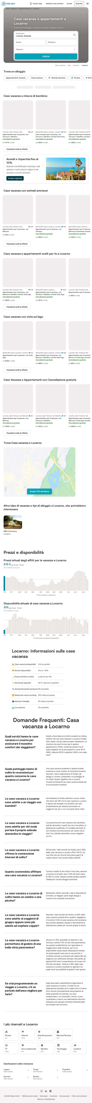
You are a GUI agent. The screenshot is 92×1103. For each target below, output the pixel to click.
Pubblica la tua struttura (54, 3)
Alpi (69, 65)
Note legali (43, 1096)
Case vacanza (37, 78)
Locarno (85, 65)
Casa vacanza (60, 65)
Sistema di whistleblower (46, 1099)
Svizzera (76, 65)
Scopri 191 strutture (39, 491)
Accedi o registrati (15, 178)
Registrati (79, 3)
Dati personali (64, 1096)
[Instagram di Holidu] (41, 1091)
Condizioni (53, 1096)
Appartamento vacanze (15, 78)
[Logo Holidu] (13, 4)
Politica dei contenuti (79, 1096)
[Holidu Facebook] (50, 1091)
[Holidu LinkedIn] (46, 1091)
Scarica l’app (37, 3)
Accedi (69, 3)
